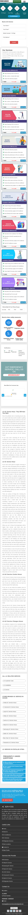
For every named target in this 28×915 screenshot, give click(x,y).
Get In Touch (8, 800)
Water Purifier (6, 850)
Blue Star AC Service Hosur (11, 738)
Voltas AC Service (7, 862)
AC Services (6, 837)
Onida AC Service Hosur (10, 702)
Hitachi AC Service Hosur (10, 724)
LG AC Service (6, 872)
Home (4, 828)
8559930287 (17, 1)
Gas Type (4, 309)
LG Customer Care (8, 680)
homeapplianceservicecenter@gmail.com (12, 904)
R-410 (21, 309)
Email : (5, 901)
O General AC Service (8, 875)
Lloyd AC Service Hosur (9, 711)
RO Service (6, 859)
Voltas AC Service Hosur (10, 716)
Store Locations (7, 844)
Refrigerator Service (8, 881)
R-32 (9, 309)
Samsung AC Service (8, 865)
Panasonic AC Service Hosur (11, 742)
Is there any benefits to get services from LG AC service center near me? (13, 779)
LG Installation (7, 685)
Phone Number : (7, 895)
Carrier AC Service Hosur (10, 720)
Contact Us (6, 847)
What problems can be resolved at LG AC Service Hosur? (13, 763)
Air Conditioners (7, 834)
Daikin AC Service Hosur (10, 733)
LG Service (6, 689)
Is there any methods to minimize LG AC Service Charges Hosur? (13, 771)
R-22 (15, 309)
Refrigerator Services (8, 841)
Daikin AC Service (7, 878)
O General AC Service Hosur (11, 707)
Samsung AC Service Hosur (11, 729)
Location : (5, 890)
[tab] (14, 761)
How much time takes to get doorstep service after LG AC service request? (13, 775)
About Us (5, 831)
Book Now (23, 81)
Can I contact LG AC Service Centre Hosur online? (13, 767)
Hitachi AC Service (7, 868)
